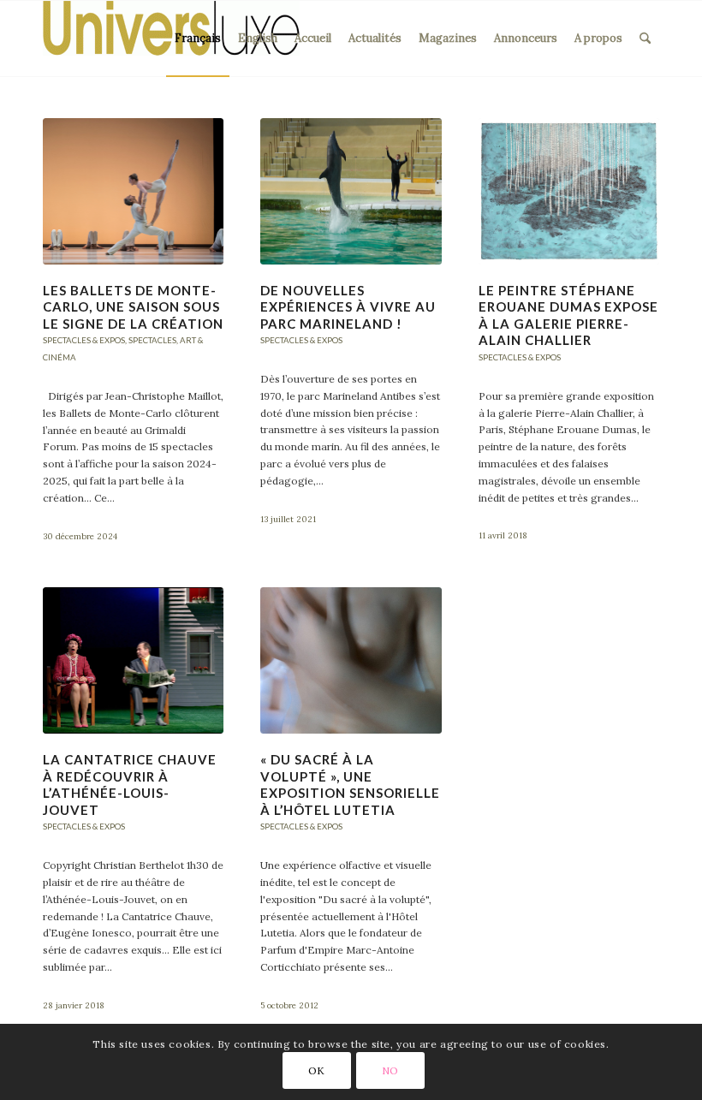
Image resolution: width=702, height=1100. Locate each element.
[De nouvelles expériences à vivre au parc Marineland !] (350, 191)
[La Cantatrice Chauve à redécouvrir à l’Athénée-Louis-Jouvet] (133, 660)
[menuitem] (197, 38)
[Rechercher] (645, 38)
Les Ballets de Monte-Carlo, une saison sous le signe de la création (133, 306)
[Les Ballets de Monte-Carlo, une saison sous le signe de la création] (133, 191)
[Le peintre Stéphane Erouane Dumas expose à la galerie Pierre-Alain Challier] (569, 191)
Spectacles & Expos (84, 340)
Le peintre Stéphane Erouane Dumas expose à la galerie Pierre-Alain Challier (568, 315)
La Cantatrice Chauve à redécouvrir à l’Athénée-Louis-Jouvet (130, 785)
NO (390, 1070)
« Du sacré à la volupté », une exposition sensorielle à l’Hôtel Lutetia (350, 785)
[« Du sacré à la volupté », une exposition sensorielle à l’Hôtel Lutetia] (350, 660)
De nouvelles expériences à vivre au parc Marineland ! (348, 306)
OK (316, 1070)
